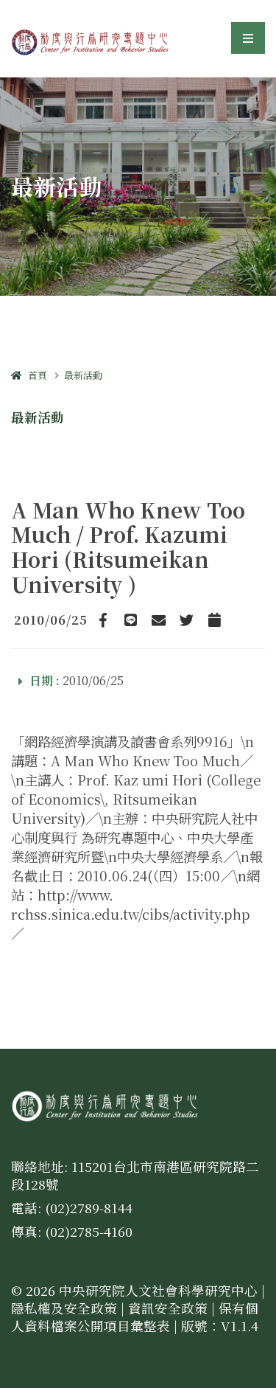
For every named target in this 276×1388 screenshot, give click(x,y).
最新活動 (83, 375)
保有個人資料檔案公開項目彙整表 (134, 1317)
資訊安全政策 (168, 1308)
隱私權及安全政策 (64, 1308)
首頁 (34, 375)
